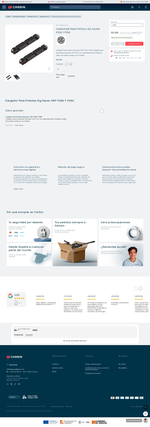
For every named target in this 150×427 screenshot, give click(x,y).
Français (29, 411)
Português (16, 411)
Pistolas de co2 (33, 16)
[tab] (18, 335)
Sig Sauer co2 (44, 16)
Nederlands (48, 411)
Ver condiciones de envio (121, 52)
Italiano (22, 411)
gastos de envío (137, 32)
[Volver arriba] (145, 407)
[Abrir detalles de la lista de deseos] (145, 413)
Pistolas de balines (19, 16)
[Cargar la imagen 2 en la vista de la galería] (16, 77)
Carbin (8, 16)
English (35, 411)
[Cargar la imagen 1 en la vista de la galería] (8, 77)
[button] (74, 7)
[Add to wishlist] (58, 69)
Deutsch (41, 411)
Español (9, 411)
